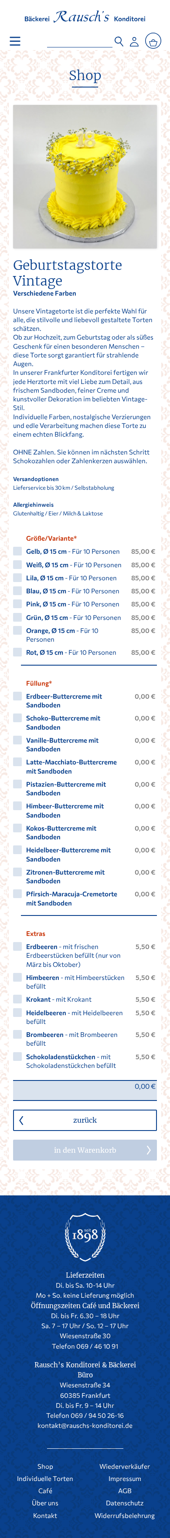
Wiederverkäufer (124, 1466)
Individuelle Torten (45, 1478)
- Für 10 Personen (73, 551)
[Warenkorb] (153, 41)
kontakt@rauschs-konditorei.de (85, 1425)
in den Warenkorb (85, 1150)
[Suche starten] (119, 39)
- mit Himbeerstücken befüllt (75, 981)
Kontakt (45, 1515)
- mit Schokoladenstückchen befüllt (71, 1061)
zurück (85, 1120)
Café (45, 1490)
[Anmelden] (134, 39)
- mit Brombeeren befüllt (72, 1038)
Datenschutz (124, 1503)
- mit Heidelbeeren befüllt (74, 1017)
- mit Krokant (59, 999)
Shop (85, 75)
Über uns (45, 1503)
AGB (125, 1490)
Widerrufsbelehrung (125, 1515)
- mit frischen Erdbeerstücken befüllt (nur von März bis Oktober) (73, 955)
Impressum (125, 1478)
